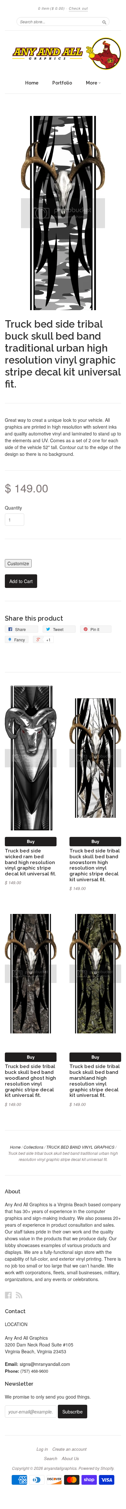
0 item (51, 8)
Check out (78, 8)
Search (50, 1458)
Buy (31, 841)
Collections (33, 1147)
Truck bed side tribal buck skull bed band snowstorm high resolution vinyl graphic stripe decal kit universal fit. (94, 865)
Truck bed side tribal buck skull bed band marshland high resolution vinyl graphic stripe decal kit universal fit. (94, 1081)
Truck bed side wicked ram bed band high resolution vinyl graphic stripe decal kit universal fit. (30, 862)
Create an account (69, 1449)
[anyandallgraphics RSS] (19, 1295)
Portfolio (62, 82)
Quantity (13, 508)
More (92, 82)
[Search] (104, 21)
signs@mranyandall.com (45, 1364)
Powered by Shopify (96, 1468)
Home (31, 82)
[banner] (63, 53)
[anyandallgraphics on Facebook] (8, 1295)
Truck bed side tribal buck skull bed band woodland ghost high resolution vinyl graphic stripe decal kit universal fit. (30, 1081)
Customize (18, 563)
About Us (70, 1458)
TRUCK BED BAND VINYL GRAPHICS (80, 1147)
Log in (42, 1449)
